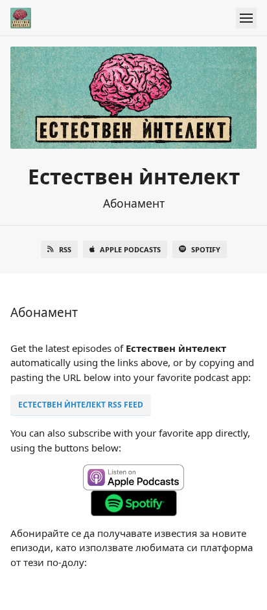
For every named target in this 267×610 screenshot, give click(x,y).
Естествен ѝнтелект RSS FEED (80, 404)
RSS (65, 249)
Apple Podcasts (130, 249)
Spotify (205, 249)
